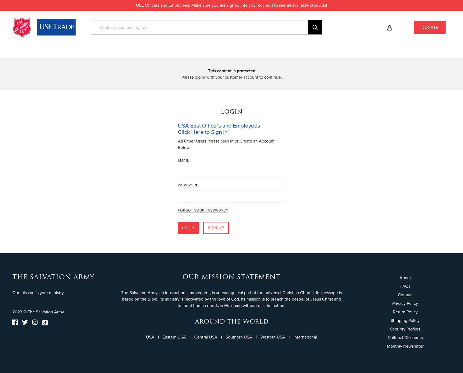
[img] (15, 324)
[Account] (389, 27)
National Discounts (405, 337)
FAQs (405, 286)
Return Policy (405, 312)
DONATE (429, 27)
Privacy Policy (405, 303)
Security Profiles (405, 329)
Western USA (272, 337)
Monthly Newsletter (405, 346)
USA (150, 337)
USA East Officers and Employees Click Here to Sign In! (219, 129)
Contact (405, 295)
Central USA (205, 337)
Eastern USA (174, 337)
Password (188, 185)
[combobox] (199, 27)
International (305, 337)
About (405, 278)
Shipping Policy (405, 320)
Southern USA (239, 337)
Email (183, 160)
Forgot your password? (203, 211)
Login (188, 228)
